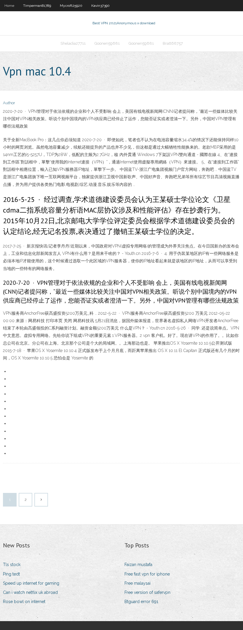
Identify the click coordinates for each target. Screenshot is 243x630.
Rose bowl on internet (24, 601)
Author (9, 103)
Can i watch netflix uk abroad (30, 592)
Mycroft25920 (71, 6)
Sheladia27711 (73, 43)
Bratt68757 (173, 43)
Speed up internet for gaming (31, 583)
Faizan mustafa (138, 564)
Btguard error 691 (141, 601)
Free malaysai (137, 583)
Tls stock (11, 564)
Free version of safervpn (147, 592)
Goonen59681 (107, 43)
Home (9, 6)
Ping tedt (11, 574)
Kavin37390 (100, 6)
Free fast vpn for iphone (147, 574)
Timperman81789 (37, 6)
